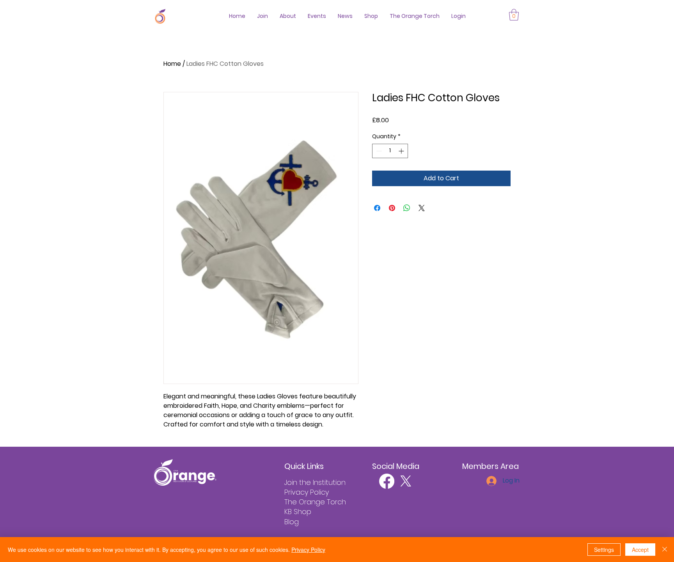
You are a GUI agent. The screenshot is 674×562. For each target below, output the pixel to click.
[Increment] (402, 151)
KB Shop (297, 511)
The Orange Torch (315, 502)
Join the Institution (315, 482)
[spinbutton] (390, 151)
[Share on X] (421, 208)
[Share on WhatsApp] (406, 208)
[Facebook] (386, 481)
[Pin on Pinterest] (392, 208)
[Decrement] (378, 151)
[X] (405, 481)
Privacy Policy (306, 492)
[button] (514, 15)
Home (172, 63)
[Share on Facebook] (377, 208)
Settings (604, 549)
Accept (640, 549)
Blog (291, 522)
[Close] (664, 549)
